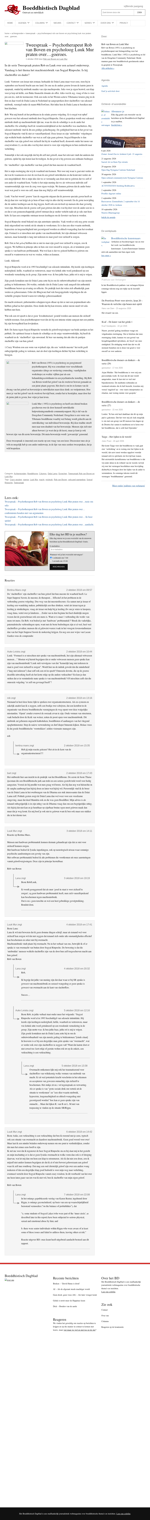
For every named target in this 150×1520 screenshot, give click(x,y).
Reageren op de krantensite (112, 1327)
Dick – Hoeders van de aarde (65, 1306)
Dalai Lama (52, 474)
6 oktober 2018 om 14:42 (79, 1132)
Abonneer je (117, 111)
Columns (43, 474)
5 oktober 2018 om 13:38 (74, 1065)
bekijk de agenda (108, 217)
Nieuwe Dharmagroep (110, 212)
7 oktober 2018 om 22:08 (77, 1194)
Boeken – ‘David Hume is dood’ (66, 1283)
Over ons (105, 1315)
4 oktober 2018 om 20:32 (77, 968)
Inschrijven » (116, 125)
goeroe (26, 480)
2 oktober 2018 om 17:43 (79, 773)
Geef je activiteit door (110, 91)
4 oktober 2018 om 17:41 (79, 924)
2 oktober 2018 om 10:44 (79, 651)
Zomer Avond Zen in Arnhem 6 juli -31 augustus (121, 154)
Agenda (104, 85)
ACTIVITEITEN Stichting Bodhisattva (117, 185)
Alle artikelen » (107, 68)
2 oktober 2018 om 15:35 (77, 745)
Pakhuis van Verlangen (114, 280)
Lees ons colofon (108, 1291)
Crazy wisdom (16, 480)
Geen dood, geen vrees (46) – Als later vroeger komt (75, 1294)
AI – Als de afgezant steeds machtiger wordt (71, 1289)
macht (41, 480)
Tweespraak (19, 483)
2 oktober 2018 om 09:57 (79, 590)
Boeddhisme (32, 474)
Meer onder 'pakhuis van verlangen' (128, 485)
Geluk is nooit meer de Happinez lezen (69, 1300)
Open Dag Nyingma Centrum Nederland (118, 169)
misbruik (49, 480)
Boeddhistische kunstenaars (125, 238)
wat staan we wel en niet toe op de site (79, 1329)
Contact (104, 1309)
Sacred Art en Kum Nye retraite (114, 162)
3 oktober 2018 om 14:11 (79, 831)
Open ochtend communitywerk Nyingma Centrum (122, 177)
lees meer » (106, 255)
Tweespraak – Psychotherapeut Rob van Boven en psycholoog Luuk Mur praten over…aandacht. (49, 524)
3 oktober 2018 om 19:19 (77, 878)
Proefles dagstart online (111, 193)
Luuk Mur (34, 480)
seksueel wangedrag (76, 480)
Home (7, 33)
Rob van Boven (60, 480)
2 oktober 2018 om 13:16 (79, 698)
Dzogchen (62, 474)
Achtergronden (18, 33)
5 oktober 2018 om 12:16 (77, 1010)
